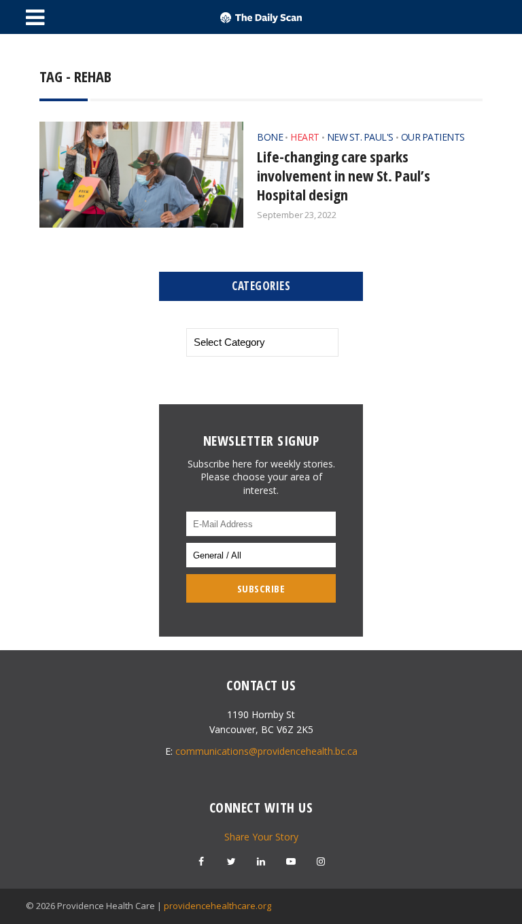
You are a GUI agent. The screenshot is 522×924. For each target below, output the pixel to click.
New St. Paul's (360, 136)
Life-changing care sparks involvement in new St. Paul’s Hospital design (343, 175)
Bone (270, 136)
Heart (304, 136)
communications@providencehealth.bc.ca (266, 751)
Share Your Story (261, 836)
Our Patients (433, 136)
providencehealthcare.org (217, 906)
